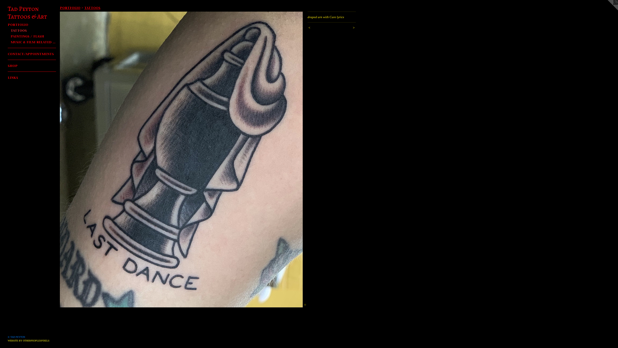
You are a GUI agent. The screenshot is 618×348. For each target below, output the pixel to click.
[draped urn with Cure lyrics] (181, 159)
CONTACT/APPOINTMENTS (31, 53)
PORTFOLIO (18, 24)
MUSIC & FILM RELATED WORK (33, 42)
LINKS (13, 77)
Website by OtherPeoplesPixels (28, 340)
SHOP (13, 65)
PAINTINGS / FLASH (27, 36)
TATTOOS (19, 30)
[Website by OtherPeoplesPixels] (608, 9)
